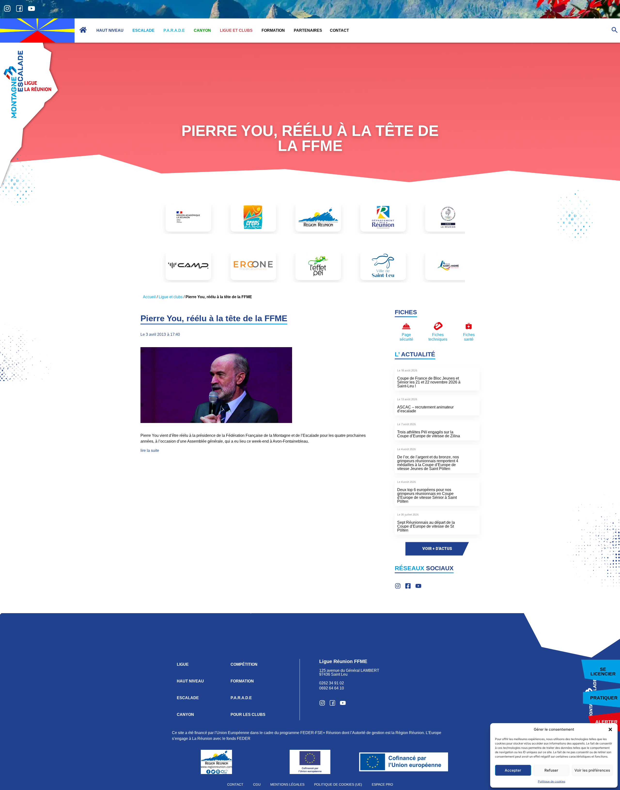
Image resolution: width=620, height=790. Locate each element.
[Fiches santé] (469, 326)
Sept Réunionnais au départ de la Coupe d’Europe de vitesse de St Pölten (426, 526)
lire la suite (149, 450)
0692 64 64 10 (331, 688)
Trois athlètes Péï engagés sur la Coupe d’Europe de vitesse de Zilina (428, 434)
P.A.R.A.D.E (241, 698)
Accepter (513, 770)
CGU (257, 784)
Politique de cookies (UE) (338, 784)
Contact (235, 784)
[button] (610, 729)
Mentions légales (287, 784)
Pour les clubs (248, 714)
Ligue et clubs (171, 297)
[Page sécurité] (406, 326)
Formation (242, 681)
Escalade (188, 698)
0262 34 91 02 (331, 683)
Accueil (149, 297)
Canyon (185, 714)
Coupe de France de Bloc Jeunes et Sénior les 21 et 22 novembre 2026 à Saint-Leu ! (428, 382)
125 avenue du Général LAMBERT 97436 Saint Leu (349, 672)
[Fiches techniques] (438, 326)
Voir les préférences (592, 770)
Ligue (183, 664)
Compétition (244, 664)
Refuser (551, 770)
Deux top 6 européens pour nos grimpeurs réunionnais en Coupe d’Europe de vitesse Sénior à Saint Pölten (427, 495)
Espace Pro (382, 784)
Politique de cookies (551, 781)
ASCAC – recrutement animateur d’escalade (425, 409)
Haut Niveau (190, 681)
